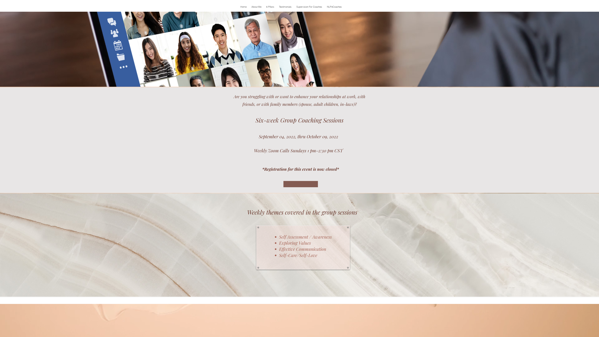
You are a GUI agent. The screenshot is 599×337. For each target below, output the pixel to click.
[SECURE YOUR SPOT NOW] (300, 184)
